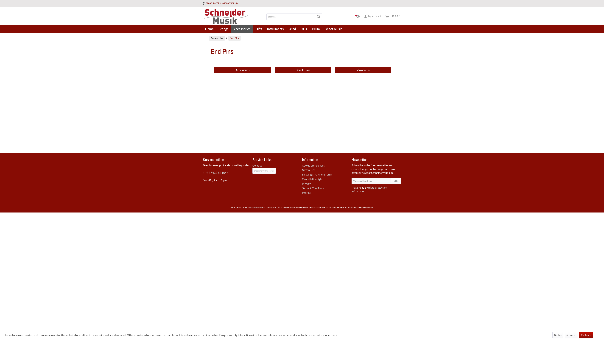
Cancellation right (312, 179)
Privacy (306, 183)
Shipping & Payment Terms (317, 174)
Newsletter (308, 169)
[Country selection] (358, 17)
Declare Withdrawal (264, 171)
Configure (586, 335)
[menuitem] (294, 17)
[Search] (318, 17)
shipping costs (256, 207)
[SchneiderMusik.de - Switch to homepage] (226, 16)
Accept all (571, 335)
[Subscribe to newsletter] (396, 181)
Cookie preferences (313, 165)
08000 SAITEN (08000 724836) (222, 3)
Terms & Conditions (313, 188)
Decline (558, 335)
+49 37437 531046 (215, 172)
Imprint (306, 192)
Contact (257, 165)
